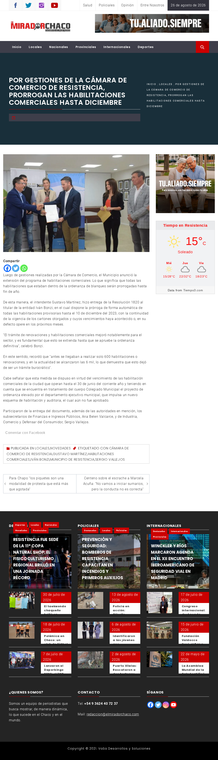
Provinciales (86, 47)
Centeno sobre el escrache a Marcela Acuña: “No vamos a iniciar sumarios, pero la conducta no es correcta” (113, 483)
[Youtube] (173, 704)
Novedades (60, 448)
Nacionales (58, 47)
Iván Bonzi (40, 459)
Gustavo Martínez (70, 453)
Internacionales (116, 47)
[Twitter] (15, 268)
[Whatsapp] (24, 268)
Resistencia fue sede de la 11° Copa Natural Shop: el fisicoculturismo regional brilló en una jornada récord (35, 559)
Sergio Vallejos (110, 459)
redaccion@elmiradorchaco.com (113, 714)
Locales (35, 47)
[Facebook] (7, 268)
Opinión (127, 5)
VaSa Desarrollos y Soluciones (124, 748)
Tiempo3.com (193, 290)
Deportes (146, 47)
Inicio (17, 47)
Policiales (107, 5)
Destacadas (90, 530)
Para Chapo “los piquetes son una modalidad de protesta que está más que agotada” (38, 483)
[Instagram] (165, 704)
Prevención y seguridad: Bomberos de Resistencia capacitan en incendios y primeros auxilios (102, 559)
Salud (87, 5)
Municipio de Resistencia (72, 459)
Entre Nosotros (152, 5)
